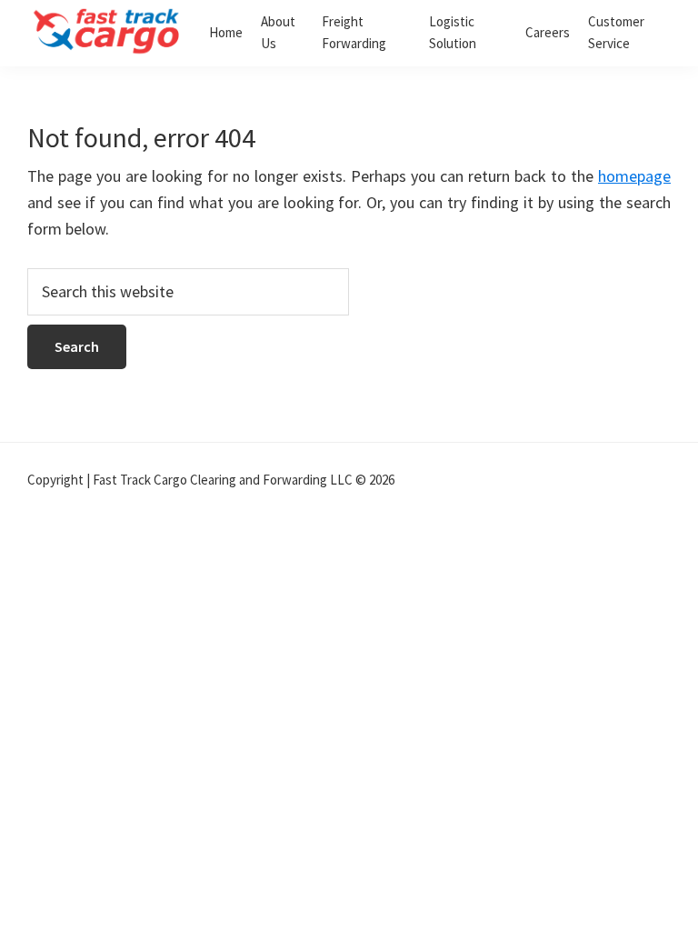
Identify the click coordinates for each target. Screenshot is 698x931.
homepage (634, 175)
